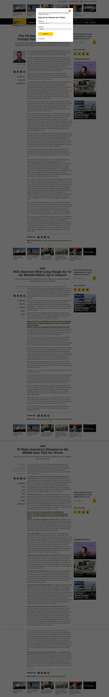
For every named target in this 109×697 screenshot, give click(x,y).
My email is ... (41, 21)
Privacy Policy (41, 38)
